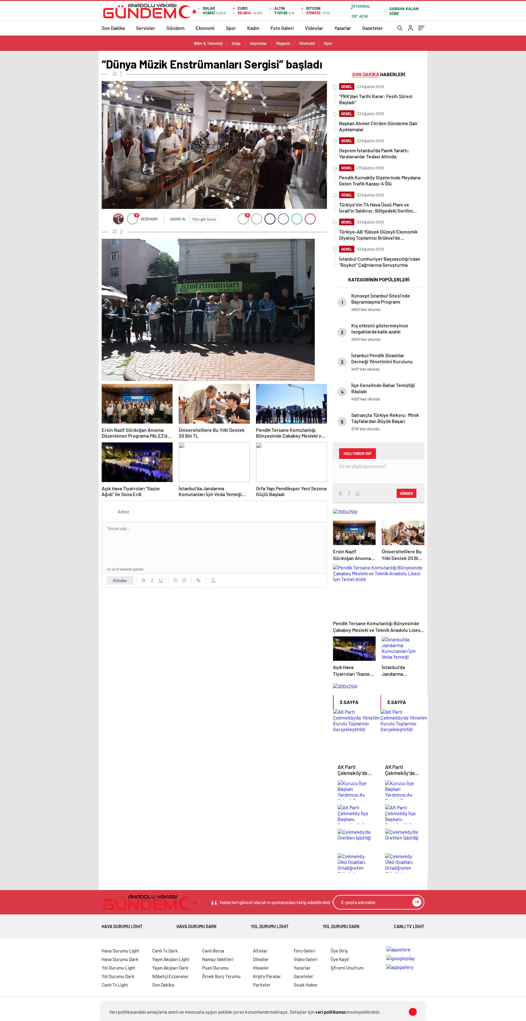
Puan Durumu (215, 967)
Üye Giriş (339, 950)
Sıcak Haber (306, 985)
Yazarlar (342, 28)
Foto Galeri (282, 28)
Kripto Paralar (267, 976)
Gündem (175, 28)
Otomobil (307, 43)
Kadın (253, 28)
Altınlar (260, 950)
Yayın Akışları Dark (170, 967)
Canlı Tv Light (409, 926)
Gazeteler (372, 28)
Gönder (120, 580)
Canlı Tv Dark (165, 950)
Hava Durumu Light (122, 926)
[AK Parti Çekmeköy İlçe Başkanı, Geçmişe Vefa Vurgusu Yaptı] (357, 814)
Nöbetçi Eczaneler (170, 976)
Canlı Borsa (213, 950)
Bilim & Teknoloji (208, 43)
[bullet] (184, 580)
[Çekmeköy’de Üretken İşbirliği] (357, 839)
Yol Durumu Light (270, 926)
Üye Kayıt (340, 959)
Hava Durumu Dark (197, 926)
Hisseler (261, 967)
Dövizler (261, 959)
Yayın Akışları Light (170, 959)
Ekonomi (205, 28)
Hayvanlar (258, 43)
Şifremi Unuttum (347, 967)
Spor (231, 28)
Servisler (145, 28)
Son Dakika (113, 28)
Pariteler (262, 985)
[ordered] (175, 580)
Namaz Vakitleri (217, 959)
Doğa (236, 43)
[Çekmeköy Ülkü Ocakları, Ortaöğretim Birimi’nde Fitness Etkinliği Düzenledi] (357, 863)
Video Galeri (305, 959)
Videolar (314, 28)
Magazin (283, 43)
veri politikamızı (330, 1012)
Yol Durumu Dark (341, 926)
